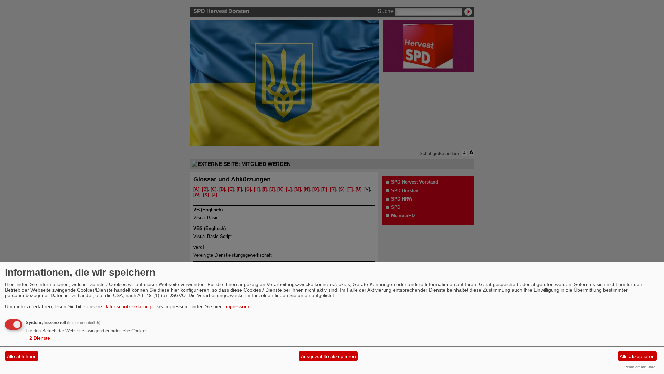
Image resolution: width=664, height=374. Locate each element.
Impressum (236, 306)
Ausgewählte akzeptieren (328, 356)
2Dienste (38, 338)
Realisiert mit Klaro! (640, 367)
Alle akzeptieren (637, 356)
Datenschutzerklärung (127, 306)
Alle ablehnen (22, 356)
